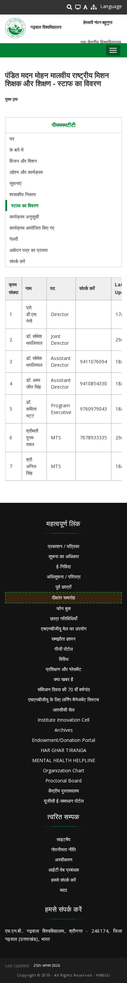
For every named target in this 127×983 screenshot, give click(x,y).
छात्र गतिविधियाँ (63, 618)
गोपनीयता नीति (63, 849)
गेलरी (13, 239)
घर (11, 138)
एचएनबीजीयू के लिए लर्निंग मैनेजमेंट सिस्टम (63, 699)
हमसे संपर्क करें (63, 880)
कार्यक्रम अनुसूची (24, 216)
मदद (63, 890)
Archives (64, 730)
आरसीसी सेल (64, 709)
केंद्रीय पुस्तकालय (63, 790)
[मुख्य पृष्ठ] (15, 28)
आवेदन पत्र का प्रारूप (28, 250)
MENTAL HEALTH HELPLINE (63, 760)
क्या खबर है (63, 679)
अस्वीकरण (63, 859)
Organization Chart (63, 770)
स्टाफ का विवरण (25, 205)
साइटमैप (63, 839)
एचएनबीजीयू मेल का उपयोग (63, 628)
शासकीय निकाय (22, 194)
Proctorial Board (63, 780)
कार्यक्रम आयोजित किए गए (31, 228)
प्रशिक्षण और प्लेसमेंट (63, 669)
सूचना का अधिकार (63, 556)
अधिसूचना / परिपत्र (64, 576)
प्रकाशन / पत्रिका (63, 546)
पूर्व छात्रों (63, 587)
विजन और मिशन (23, 161)
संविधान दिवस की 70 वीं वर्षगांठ (64, 689)
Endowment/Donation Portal (63, 740)
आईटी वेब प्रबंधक (63, 869)
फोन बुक (64, 608)
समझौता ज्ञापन (63, 639)
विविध (63, 659)
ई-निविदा (63, 566)
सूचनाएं (15, 183)
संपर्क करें (17, 261)
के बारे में (16, 150)
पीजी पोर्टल (64, 649)
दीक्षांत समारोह (63, 597)
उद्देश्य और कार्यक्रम (26, 172)
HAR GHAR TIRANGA (63, 750)
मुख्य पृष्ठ (11, 99)
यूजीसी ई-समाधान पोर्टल (64, 801)
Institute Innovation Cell (63, 720)
